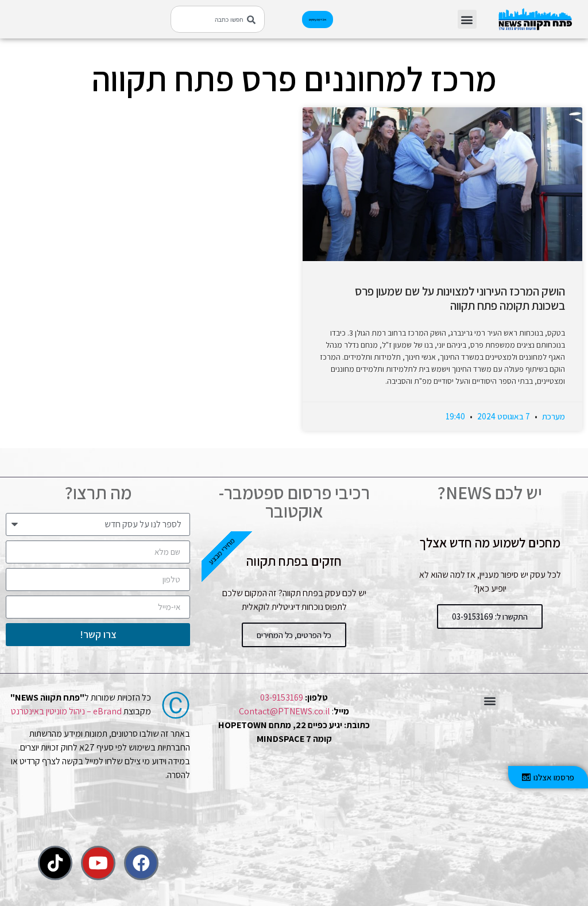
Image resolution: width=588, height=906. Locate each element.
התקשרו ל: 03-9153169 (490, 616)
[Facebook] (141, 863)
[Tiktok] (55, 863)
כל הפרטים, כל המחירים (294, 634)
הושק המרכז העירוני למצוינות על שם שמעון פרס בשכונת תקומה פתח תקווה (460, 298)
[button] (467, 19)
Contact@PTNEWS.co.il (284, 711)
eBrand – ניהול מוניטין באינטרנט (66, 711)
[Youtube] (98, 863)
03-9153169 (281, 697)
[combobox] (218, 19)
